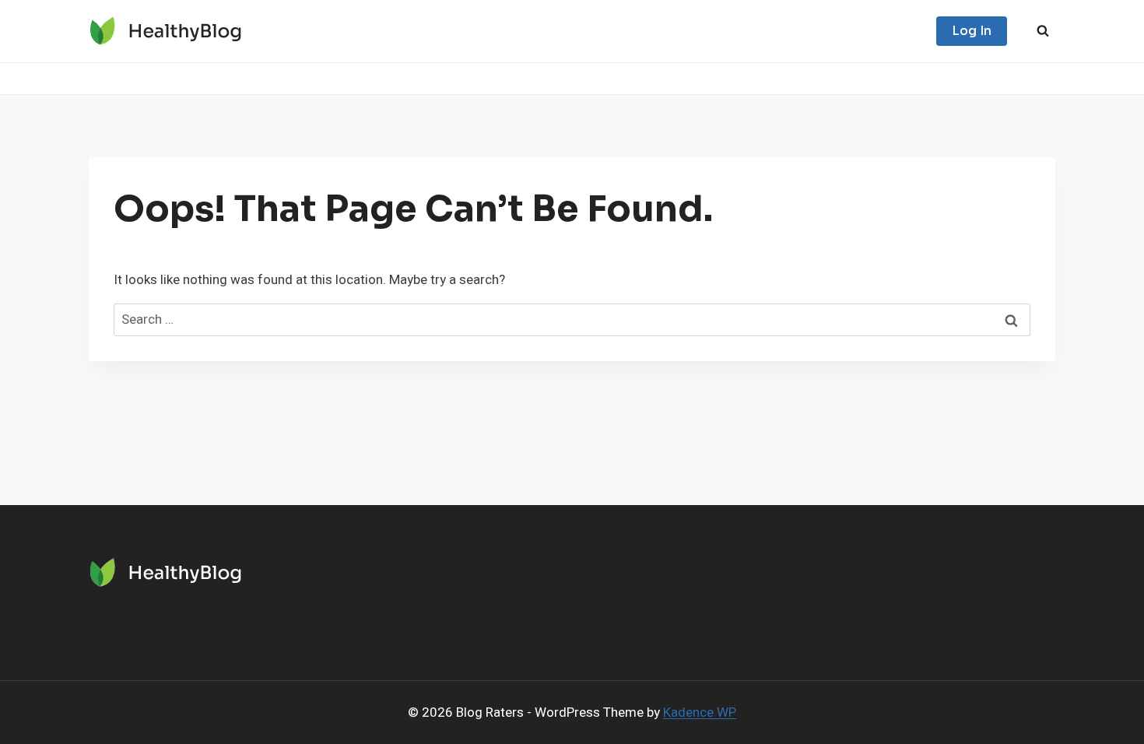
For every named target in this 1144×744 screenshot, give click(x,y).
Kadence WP (699, 712)
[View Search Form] (1042, 31)
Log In (971, 31)
